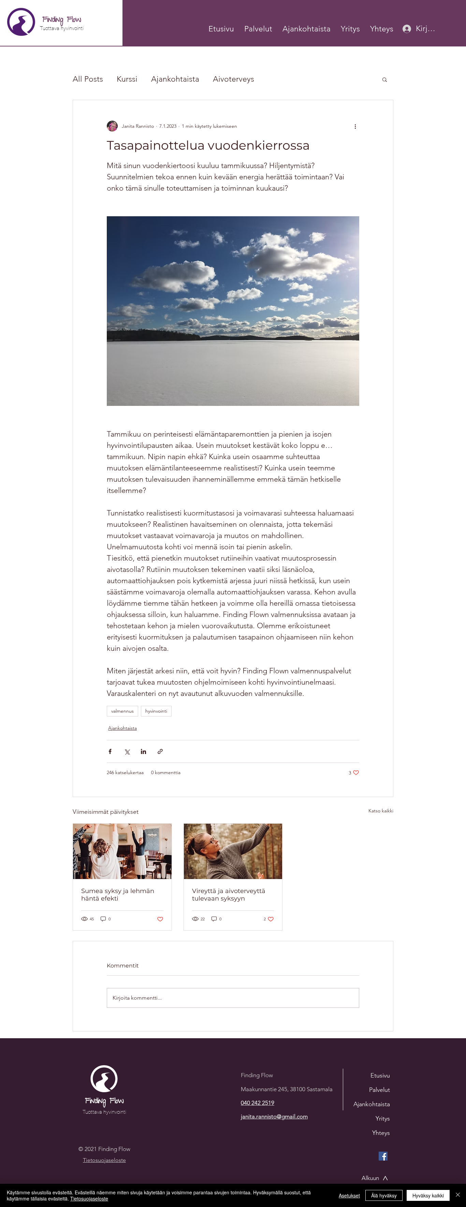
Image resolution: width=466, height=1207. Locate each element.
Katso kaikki (380, 811)
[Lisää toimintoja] (355, 126)
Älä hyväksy (384, 1195)
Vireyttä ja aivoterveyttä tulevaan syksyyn (228, 894)
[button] (381, 29)
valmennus (122, 711)
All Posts (88, 79)
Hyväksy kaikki (428, 1195)
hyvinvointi (156, 711)
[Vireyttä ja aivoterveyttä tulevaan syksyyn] (233, 851)
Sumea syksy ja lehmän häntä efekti (117, 894)
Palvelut (379, 1090)
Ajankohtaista (175, 79)
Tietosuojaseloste (89, 1198)
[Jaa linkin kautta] (160, 751)
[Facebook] (383, 1156)
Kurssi (127, 79)
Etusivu (380, 1075)
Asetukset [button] (349, 1195)
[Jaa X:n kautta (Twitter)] (126, 751)
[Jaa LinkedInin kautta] (143, 751)
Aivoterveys (233, 79)
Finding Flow (61, 20)
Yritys (383, 1118)
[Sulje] (458, 1195)
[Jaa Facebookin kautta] (110, 751)
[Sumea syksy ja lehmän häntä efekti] (122, 851)
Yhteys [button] (381, 1133)
